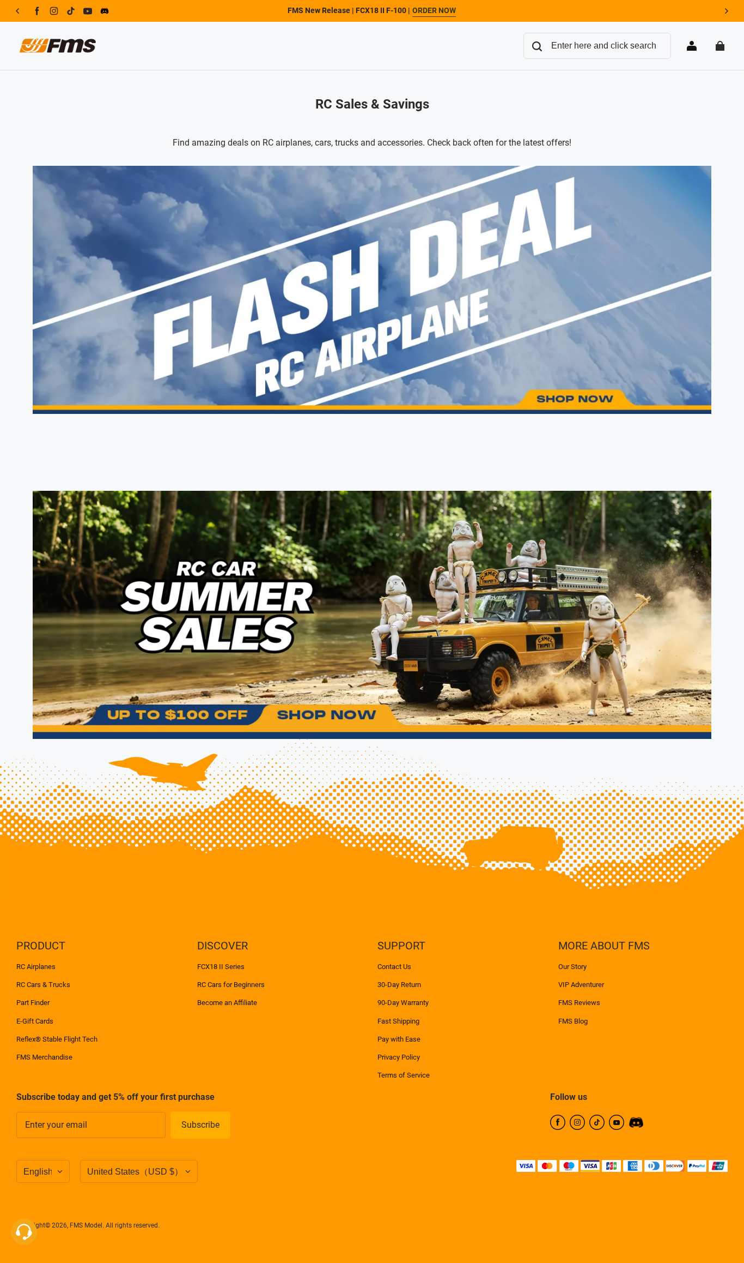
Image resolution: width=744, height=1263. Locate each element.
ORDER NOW (434, 10)
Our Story (572, 967)
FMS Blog (573, 1021)
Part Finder (33, 1003)
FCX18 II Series (221, 967)
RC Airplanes (36, 967)
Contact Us (394, 967)
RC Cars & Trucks (43, 985)
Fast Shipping (398, 1021)
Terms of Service (403, 1075)
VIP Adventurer (581, 985)
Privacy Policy (398, 1057)
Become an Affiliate (227, 1003)
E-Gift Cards (34, 1021)
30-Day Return (399, 985)
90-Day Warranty (403, 1003)
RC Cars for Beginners (231, 985)
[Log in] (691, 45)
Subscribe (200, 1125)
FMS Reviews (579, 1003)
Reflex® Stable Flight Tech (56, 1039)
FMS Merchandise (44, 1057)
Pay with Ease (398, 1039)
